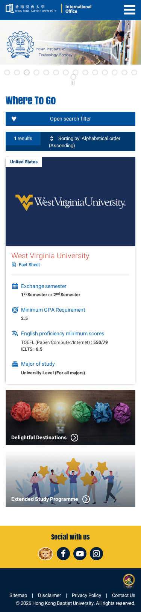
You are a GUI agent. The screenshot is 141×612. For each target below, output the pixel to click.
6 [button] (56, 72)
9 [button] (85, 72)
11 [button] (105, 72)
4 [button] (36, 72)
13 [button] (124, 72)
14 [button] (134, 72)
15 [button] (73, 77)
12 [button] (114, 72)
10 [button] (95, 72)
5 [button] (46, 72)
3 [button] (26, 72)
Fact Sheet (29, 265)
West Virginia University (50, 255)
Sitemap (18, 595)
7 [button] (66, 72)
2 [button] (17, 72)
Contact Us (123, 595)
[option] (70, 42)
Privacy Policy (86, 595)
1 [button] (7, 72)
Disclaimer (49, 595)
